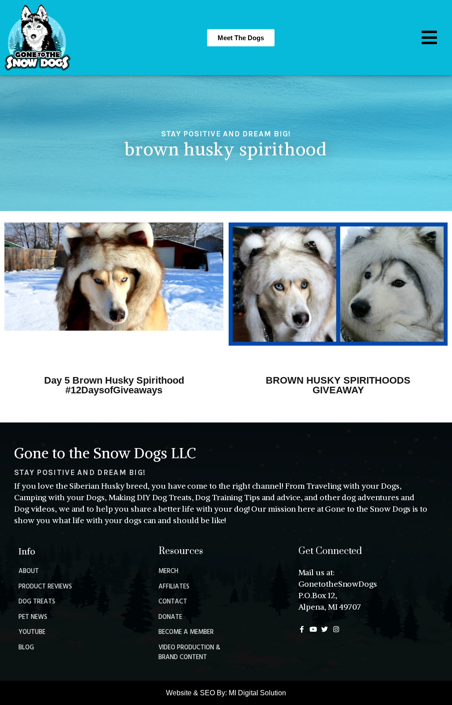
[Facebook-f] (301, 629)
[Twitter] (324, 629)
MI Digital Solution (257, 693)
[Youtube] (313, 629)
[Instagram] (336, 629)
